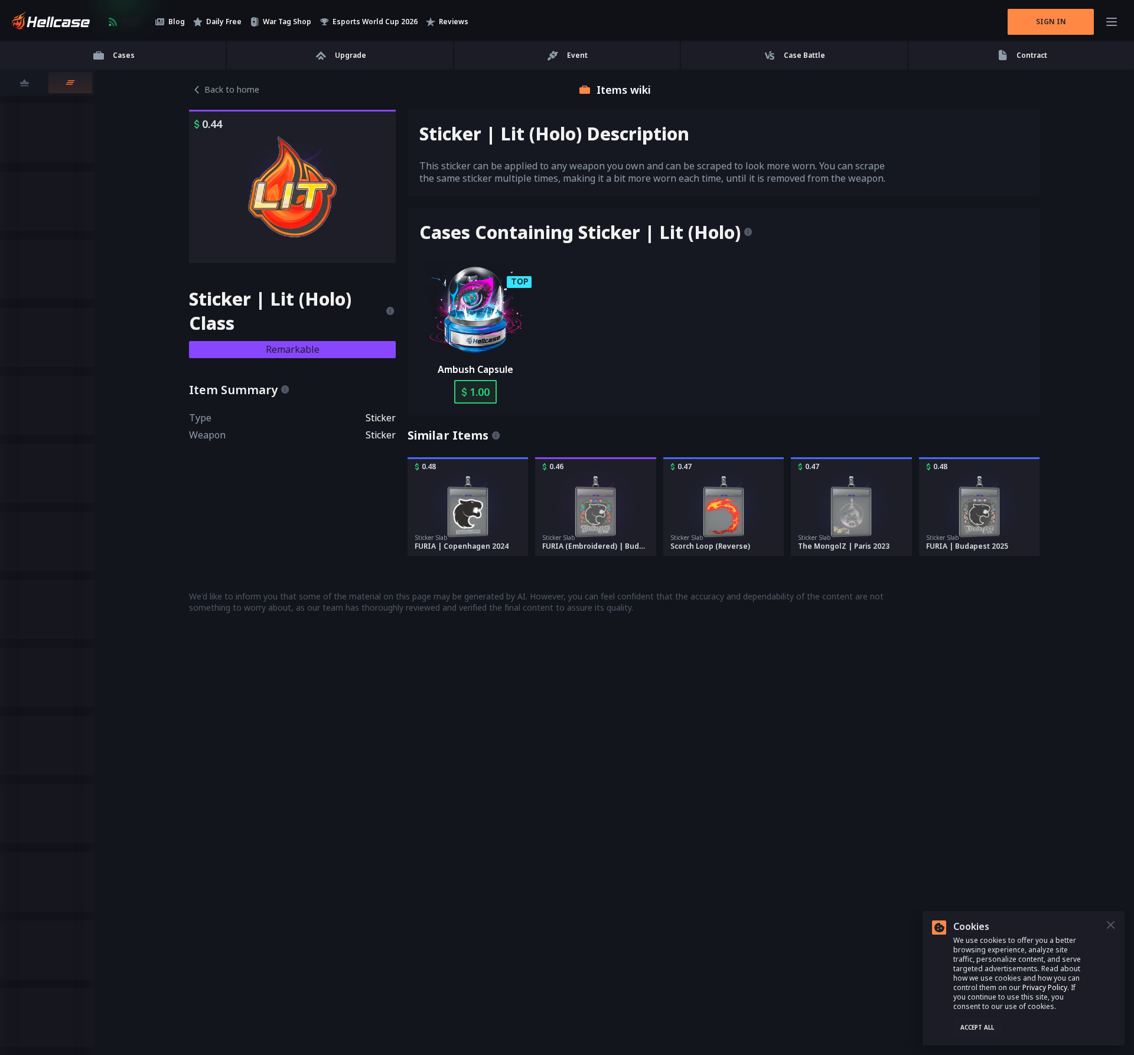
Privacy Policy (1044, 987)
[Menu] (1112, 22)
